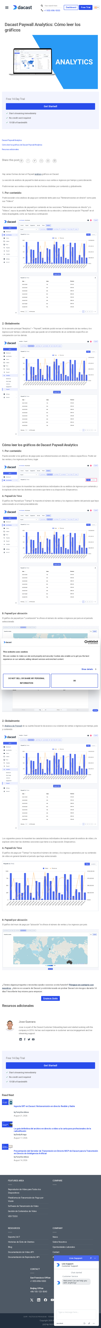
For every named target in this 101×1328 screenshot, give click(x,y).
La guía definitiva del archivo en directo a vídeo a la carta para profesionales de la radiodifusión (52, 1129)
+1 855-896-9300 (52, 10)
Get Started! (50, 106)
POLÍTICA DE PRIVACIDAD (38, 1317)
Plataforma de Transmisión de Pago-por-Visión (26, 1199)
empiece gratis (50, 998)
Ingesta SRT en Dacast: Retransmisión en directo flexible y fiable (44, 1106)
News (55, 1237)
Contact (56, 1252)
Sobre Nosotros (60, 1242)
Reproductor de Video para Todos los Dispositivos (24, 1191)
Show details (87, 669)
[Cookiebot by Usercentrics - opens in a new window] (86, 642)
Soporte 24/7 (14, 1237)
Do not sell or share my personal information (26, 680)
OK (74, 680)
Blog (10, 1247)
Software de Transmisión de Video (23, 1206)
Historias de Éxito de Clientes (21, 1242)
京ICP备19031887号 (50, 1324)
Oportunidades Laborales (64, 1247)
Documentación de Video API (21, 1252)
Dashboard (71, 7)
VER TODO (12, 1216)
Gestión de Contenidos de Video (22, 1211)
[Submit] (42, 6)
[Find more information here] (76, 1290)
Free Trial (85, 7)
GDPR (25, 1317)
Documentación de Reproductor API (24, 1257)
